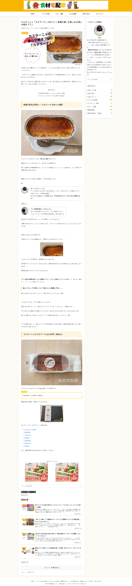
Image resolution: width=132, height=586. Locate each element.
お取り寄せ (25, 491)
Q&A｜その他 (100, 90)
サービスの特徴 (100, 100)
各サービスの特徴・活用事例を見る (58, 581)
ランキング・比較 (100, 103)
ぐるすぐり (27, 435)
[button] (80, 486)
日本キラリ (27, 443)
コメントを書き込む (52, 567)
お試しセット (100, 97)
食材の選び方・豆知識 (100, 113)
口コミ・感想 (32, 491)
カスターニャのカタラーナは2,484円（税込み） (52, 95)
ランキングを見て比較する (42, 581)
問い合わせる (98, 581)
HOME (32, 581)
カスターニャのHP (30, 429)
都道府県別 (100, 110)
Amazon (26, 438)
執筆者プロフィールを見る (86, 581)
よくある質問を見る (74, 581)
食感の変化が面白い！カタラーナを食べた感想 (52, 93)
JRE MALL (27, 440)
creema (26, 446)
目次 (49, 90)
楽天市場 (27, 432)
